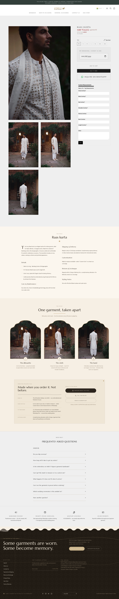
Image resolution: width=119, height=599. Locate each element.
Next (80, 142)
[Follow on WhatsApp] (51, 593)
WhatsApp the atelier (93, 548)
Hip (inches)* (81, 102)
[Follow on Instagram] (46, 593)
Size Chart (6, 581)
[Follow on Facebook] (43, 593)
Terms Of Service (7, 584)
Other (79, 130)
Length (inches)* (82, 125)
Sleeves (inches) (82, 113)
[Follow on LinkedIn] (48, 593)
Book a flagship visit (81, 400)
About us (6, 566)
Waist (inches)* (82, 96)
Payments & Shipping (9, 572)
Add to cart (94, 66)
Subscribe (55, 568)
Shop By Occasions (45, 12)
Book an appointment (77, 548)
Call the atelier (81, 395)
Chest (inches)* (82, 90)
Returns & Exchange (8, 575)
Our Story (86, 12)
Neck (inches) (81, 119)
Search (5, 563)
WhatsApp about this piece (81, 390)
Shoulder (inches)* (83, 108)
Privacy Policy (7, 578)
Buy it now (93, 70)
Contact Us (76, 12)
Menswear (32, 12)
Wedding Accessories (62, 12)
